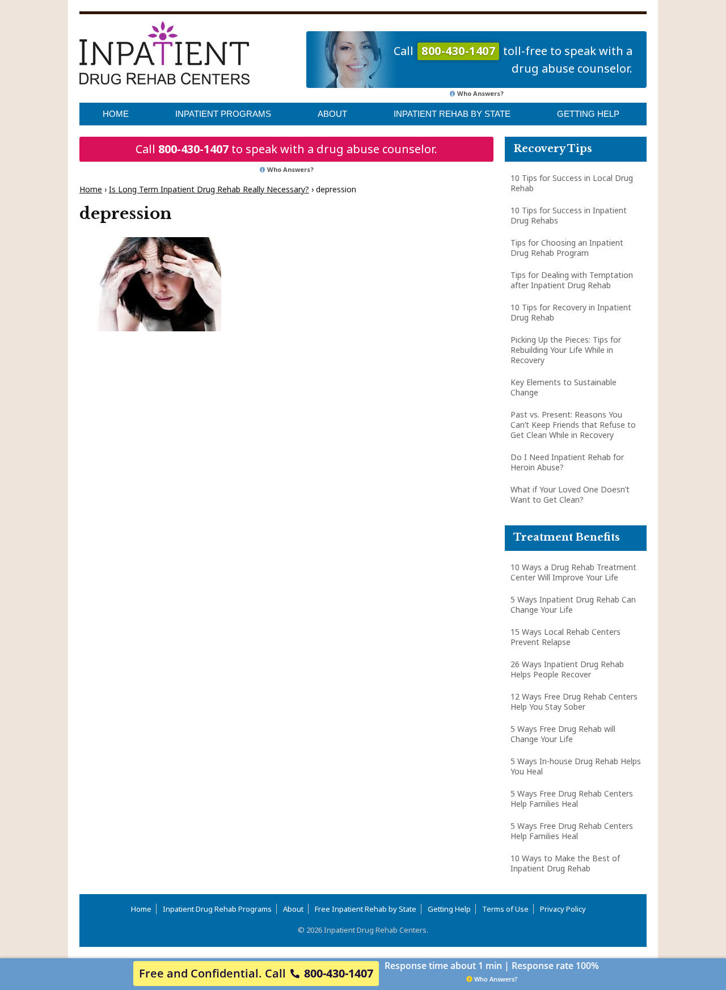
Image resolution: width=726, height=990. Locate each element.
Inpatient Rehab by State (452, 114)
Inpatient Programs (223, 114)
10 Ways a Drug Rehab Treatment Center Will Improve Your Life (573, 572)
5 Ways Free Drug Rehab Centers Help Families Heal (571, 798)
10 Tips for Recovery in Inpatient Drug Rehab (570, 312)
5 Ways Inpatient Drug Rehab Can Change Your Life (573, 604)
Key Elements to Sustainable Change (563, 387)
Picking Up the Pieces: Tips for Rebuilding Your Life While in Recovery (565, 349)
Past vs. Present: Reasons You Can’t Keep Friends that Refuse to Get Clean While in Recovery (573, 424)
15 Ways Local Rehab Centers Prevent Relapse (565, 636)
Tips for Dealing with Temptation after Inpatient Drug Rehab (571, 279)
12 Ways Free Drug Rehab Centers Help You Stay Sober (574, 701)
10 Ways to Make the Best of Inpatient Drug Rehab (565, 863)
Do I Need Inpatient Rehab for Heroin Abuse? (567, 462)
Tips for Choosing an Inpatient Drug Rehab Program (566, 247)
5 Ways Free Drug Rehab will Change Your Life (562, 733)
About (332, 114)
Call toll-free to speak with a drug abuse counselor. (513, 59)
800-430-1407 (193, 149)
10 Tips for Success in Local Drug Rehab (571, 182)
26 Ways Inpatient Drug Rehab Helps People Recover (567, 669)
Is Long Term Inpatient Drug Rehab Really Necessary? (209, 189)
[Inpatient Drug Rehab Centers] (164, 53)
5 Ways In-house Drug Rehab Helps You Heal (575, 766)
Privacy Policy (563, 909)
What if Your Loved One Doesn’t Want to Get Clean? (570, 494)
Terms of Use (505, 909)
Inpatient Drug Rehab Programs (217, 909)
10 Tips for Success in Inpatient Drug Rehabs (568, 215)
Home (116, 114)
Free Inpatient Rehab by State (365, 909)
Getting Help (588, 114)
